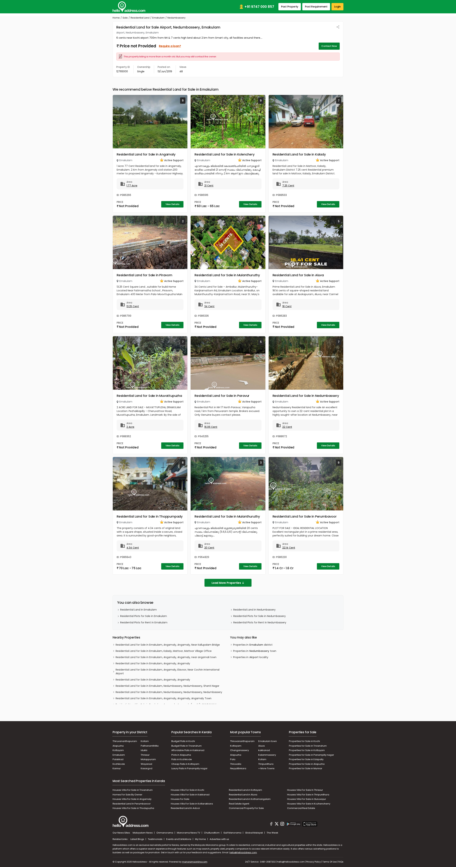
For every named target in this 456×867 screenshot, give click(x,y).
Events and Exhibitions (179, 839)
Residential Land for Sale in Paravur (222, 395)
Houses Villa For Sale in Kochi (187, 790)
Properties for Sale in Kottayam (307, 750)
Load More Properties (226, 583)
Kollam (145, 741)
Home (116, 17)
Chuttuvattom (212, 832)
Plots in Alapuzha (181, 755)
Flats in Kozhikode (181, 759)
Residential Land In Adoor (185, 808)
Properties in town (254, 651)
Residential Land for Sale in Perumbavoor (305, 516)
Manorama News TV (189, 832)
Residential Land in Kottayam (245, 790)
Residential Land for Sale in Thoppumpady (150, 516)
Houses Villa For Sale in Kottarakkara (192, 803)
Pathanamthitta (150, 745)
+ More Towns (266, 768)
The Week (272, 832)
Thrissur (145, 755)
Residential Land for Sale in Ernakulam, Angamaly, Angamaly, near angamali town (166, 657)
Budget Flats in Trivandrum (186, 745)
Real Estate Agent (239, 803)
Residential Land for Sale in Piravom (144, 275)
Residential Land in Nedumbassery (254, 609)
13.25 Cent (132, 306)
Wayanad (146, 764)
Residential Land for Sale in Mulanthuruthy (227, 275)
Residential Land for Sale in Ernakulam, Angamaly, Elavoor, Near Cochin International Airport (167, 671)
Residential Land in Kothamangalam (250, 799)
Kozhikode (119, 764)
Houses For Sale (180, 799)
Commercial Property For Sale (246, 808)
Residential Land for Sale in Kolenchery (224, 154)
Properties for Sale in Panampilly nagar (311, 755)
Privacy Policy (313, 861)
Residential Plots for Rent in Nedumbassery (259, 622)
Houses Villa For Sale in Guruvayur (306, 799)
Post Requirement (316, 6)
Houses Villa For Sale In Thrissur (305, 790)
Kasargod (146, 768)
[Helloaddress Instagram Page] (282, 824)
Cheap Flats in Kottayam (185, 764)
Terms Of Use (329, 861)
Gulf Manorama (232, 832)
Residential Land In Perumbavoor (132, 803)
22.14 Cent (288, 547)
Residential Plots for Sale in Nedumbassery (259, 616)
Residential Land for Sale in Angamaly (146, 154)
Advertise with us (219, 839)
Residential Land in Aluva (243, 794)
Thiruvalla (235, 764)
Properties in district (253, 645)
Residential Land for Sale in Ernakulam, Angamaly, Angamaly (153, 663)
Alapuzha (118, 745)
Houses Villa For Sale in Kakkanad (190, 794)
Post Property (289, 6)
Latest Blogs (137, 839)
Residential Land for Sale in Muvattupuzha (149, 395)
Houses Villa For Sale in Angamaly (132, 799)
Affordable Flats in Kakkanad (187, 750)
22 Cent (287, 427)
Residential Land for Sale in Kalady (299, 154)
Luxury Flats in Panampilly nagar (189, 768)
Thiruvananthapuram (125, 741)
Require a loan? (170, 46)
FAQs (340, 861)
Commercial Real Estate (301, 808)
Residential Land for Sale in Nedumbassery (306, 395)
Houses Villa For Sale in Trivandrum (133, 790)
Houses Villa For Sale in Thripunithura (308, 794)
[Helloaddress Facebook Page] (271, 824)
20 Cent (209, 547)
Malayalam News (143, 832)
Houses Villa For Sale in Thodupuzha (133, 808)
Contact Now (329, 46)
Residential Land (140, 17)
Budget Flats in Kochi (183, 741)
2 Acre (130, 427)
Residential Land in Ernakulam (138, 609)
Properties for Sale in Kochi (304, 741)
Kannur (117, 768)
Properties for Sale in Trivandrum (308, 745)
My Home (200, 839)
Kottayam (118, 750)
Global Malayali (254, 832)
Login (337, 6)
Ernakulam (158, 17)
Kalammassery (267, 755)
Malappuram (148, 759)
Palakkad (118, 759)
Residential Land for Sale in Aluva (298, 275)
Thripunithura (265, 764)
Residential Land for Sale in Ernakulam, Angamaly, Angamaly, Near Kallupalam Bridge (168, 645)
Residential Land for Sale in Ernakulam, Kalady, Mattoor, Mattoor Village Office (164, 651)
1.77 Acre (131, 185)
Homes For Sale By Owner (127, 794)
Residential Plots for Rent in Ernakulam (143, 622)
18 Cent (287, 306)
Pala (232, 759)
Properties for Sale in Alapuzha (307, 764)
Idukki (144, 750)
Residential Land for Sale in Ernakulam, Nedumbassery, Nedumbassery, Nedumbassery (169, 692)
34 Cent (209, 306)
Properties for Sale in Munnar (305, 768)
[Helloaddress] (129, 6)
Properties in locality (250, 657)
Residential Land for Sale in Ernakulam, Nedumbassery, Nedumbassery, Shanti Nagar (167, 686)
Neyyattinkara (238, 768)
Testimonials (155, 839)
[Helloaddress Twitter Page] (277, 824)
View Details (172, 204)
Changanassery (239, 750)
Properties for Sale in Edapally (306, 759)
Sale (125, 17)
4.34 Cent (132, 547)
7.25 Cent (288, 185)
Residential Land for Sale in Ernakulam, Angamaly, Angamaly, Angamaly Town (163, 698)
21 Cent (208, 185)
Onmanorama (165, 832)
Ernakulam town (267, 741)
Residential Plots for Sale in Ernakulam (143, 616)
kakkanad (264, 750)
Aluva (261, 745)
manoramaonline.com (194, 861)
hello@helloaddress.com (243, 852)
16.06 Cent (210, 427)
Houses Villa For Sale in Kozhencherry (308, 803)
